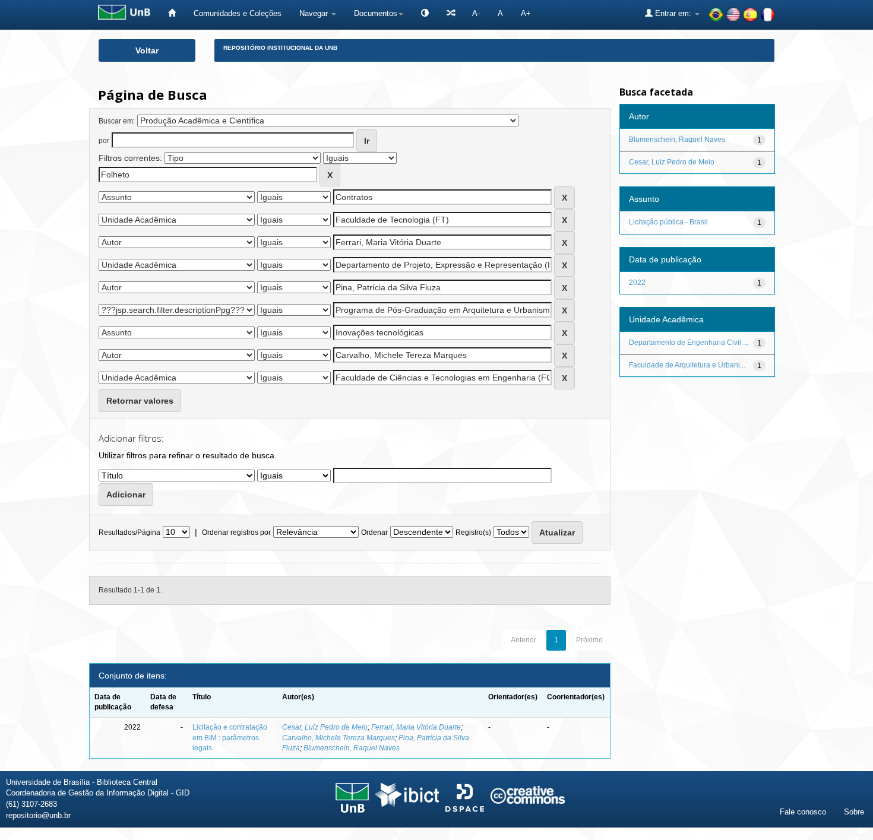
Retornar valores (139, 400)
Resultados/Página (129, 532)
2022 (637, 282)
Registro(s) (473, 532)
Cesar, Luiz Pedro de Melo (325, 727)
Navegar (314, 13)
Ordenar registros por (236, 532)
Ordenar (374, 532)
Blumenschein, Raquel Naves (351, 748)
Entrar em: (673, 13)
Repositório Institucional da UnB (280, 48)
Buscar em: (117, 121)
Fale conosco (803, 811)
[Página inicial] (172, 13)
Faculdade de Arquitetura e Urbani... (687, 365)
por (104, 141)
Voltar (147, 50)
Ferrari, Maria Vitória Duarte (416, 727)
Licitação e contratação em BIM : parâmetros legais (229, 737)
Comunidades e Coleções (237, 13)
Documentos (375, 13)
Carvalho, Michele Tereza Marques (338, 738)
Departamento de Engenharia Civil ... (688, 342)
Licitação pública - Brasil (668, 222)
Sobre (854, 811)
